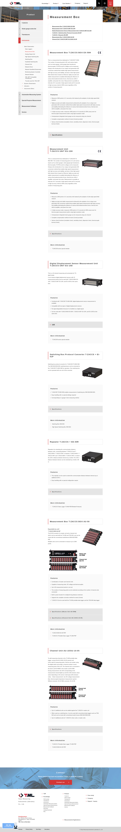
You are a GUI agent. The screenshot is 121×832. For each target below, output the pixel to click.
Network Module (29, 74)
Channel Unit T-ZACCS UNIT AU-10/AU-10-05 (64, 39)
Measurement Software (48, 806)
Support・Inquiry (92, 801)
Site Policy (38, 829)
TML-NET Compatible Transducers (30, 77)
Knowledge (46, 796)
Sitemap (20, 829)
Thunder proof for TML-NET (32, 81)
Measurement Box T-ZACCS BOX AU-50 (63, 37)
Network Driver (29, 67)
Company (77, 3)
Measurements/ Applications (72, 819)
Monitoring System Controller (32, 72)
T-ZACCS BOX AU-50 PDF (59, 632)
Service (66, 807)
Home (10, 8)
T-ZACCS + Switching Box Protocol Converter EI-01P (66, 32)
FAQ (44, 811)
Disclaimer (47, 829)
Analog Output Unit (30, 54)
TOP (44, 793)
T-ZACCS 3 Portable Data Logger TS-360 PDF (64, 635)
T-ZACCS (66, 796)
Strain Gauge (67, 797)
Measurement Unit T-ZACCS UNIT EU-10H (63, 28)
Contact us (60, 782)
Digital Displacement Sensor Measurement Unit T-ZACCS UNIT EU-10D (71, 30)
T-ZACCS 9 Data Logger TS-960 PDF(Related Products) (66, 506)
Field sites (45, 808)
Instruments (16, 8)
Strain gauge (46, 799)
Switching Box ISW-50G (58, 424)
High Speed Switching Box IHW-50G (61, 427)
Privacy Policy (29, 829)
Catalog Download (47, 810)
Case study (91, 795)
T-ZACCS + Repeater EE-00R (60, 35)
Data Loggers (28, 49)
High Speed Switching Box (32, 56)
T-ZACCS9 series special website (60, 248)
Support (85, 3)
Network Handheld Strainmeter (33, 69)
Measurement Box (30, 51)
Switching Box (28, 59)
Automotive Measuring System (50, 803)
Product (66, 793)
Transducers (46, 800)
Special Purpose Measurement (50, 805)
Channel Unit (28, 64)
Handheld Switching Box (31, 61)
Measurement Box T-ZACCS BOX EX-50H (63, 26)
